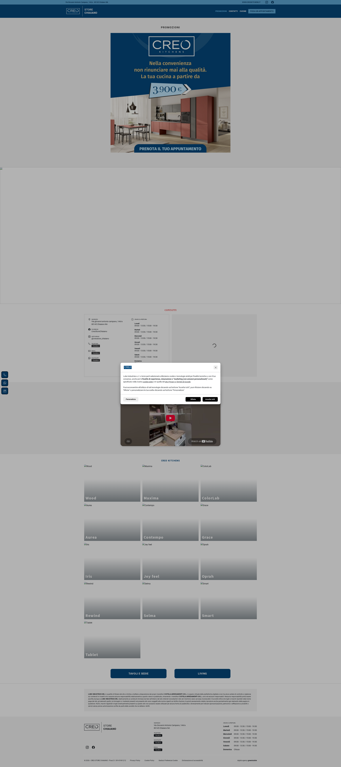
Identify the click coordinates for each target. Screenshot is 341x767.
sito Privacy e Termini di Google (177, 382)
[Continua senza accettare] (216, 367)
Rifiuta (193, 399)
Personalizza (131, 399)
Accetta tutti (210, 399)
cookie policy (148, 382)
